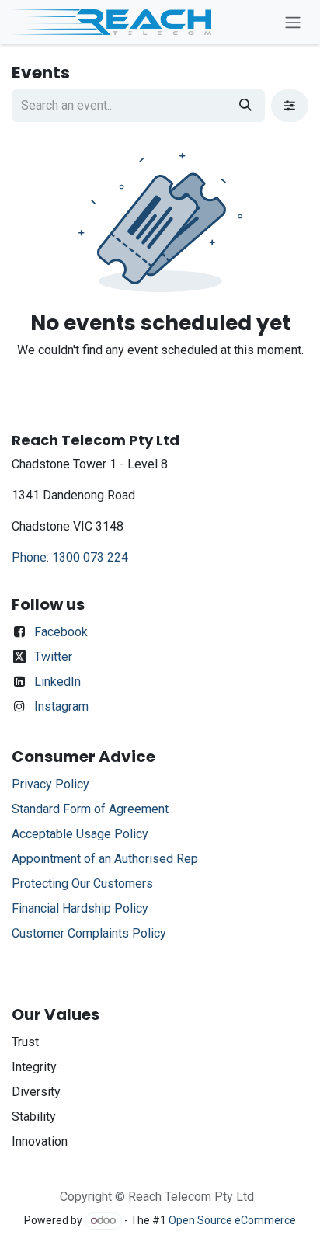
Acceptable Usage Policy (81, 833)
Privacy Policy (50, 784)
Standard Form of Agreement (90, 809)
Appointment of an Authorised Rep (105, 858)
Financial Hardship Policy (80, 908)
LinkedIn (57, 681)
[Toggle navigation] (292, 22)
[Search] (245, 105)
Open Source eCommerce (232, 1220)
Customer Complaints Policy (89, 933)
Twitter (53, 656)
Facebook (61, 631)
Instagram (61, 706)
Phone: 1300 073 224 (70, 557)
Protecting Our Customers (82, 883)
